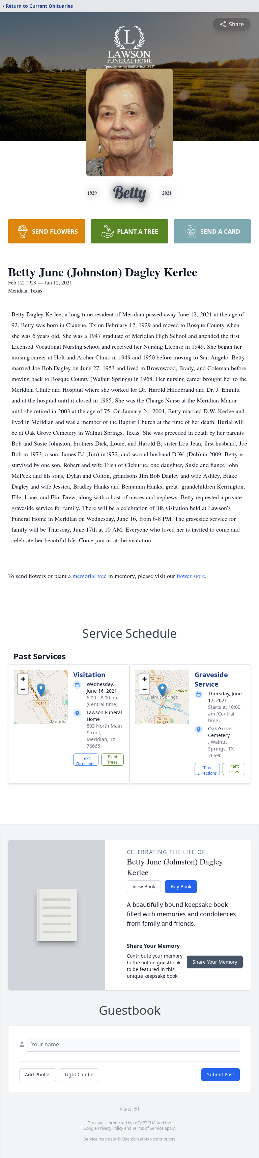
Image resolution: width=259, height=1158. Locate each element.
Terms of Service (148, 1128)
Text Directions (85, 761)
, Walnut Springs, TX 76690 (221, 749)
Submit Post (220, 1074)
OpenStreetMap (137, 1139)
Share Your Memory (215, 962)
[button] (41, 690)
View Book (144, 886)
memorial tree (90, 576)
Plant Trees (112, 759)
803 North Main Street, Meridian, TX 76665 (104, 736)
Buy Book (181, 886)
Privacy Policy (110, 1128)
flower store (191, 576)
